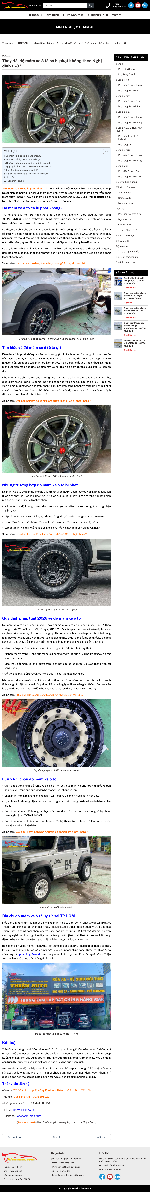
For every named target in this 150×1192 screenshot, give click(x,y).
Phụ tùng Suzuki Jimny (130, 122)
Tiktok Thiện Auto (23, 1109)
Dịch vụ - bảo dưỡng (126, 182)
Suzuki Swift (123, 96)
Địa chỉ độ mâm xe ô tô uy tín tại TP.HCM (27, 173)
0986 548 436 (119, 7)
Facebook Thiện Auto (28, 1115)
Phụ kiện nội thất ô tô (129, 214)
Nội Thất (120, 208)
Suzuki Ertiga (123, 149)
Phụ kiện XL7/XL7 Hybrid (128, 138)
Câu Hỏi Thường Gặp (60, 1171)
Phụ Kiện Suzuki (98, 15)
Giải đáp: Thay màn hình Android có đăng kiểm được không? (52, 831)
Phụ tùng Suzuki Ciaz (129, 176)
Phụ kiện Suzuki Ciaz (129, 171)
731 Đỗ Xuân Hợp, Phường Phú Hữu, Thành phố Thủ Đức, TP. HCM (52, 1090)
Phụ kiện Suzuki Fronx (130, 85)
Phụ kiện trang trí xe (127, 257)
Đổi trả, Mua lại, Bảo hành (62, 1163)
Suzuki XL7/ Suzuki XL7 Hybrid (129, 129)
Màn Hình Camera (125, 187)
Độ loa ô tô (122, 246)
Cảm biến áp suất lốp (127, 251)
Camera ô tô (124, 198)
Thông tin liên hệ (15, 181)
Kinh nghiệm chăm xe (75, 27)
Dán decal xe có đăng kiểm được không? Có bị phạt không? (51, 534)
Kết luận (10, 177)
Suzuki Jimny (123, 111)
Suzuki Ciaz (122, 166)
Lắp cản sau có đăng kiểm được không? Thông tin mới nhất (51, 263)
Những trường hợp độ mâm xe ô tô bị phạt (28, 163)
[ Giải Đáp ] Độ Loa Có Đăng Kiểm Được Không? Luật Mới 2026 (49, 695)
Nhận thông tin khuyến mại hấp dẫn (67, 1175)
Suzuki (119, 63)
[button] (104, 151)
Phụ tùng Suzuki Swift (130, 106)
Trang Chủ (35, 15)
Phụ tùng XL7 (125, 144)
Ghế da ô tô (124, 224)
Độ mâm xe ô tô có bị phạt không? (23, 155)
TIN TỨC (116, 15)
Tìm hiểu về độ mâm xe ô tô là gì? (23, 159)
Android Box (125, 192)
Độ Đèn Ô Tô (122, 240)
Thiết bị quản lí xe (125, 262)
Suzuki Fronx (123, 79)
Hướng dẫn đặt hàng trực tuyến (65, 1167)
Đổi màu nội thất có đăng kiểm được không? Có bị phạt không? (53, 400)
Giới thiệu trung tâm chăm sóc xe (66, 1158)
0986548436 (22, 1096)
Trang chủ (8, 43)
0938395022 (41, 1096)
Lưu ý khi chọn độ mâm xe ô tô (22, 170)
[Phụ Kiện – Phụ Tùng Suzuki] (15, 5)
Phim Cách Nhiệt (125, 235)
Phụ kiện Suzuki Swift (130, 101)
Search (90, 5)
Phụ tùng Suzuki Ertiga (130, 160)
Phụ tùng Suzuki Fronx (130, 90)
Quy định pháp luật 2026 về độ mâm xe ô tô (28, 166)
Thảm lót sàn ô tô (127, 230)
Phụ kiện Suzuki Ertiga (130, 155)
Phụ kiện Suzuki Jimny (130, 117)
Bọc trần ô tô (125, 219)
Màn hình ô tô (125, 203)
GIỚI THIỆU (52, 15)
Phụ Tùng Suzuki (73, 15)
